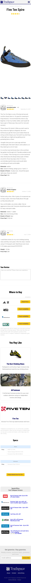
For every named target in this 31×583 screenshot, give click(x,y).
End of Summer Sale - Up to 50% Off (19, 526)
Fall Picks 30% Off (15, 514)
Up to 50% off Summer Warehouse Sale (16, 520)
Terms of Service (12, 579)
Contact (14, 573)
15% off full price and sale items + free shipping (19, 531)
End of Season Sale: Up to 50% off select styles (19, 496)
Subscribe (26, 558)
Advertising (21, 573)
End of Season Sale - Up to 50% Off (19, 508)
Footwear (11, 6)
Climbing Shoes (18, 6)
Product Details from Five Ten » (15, 474)
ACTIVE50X (18, 533)
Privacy (19, 579)
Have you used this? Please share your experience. (14, 270)
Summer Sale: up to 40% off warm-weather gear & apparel (18, 502)
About (8, 573)
